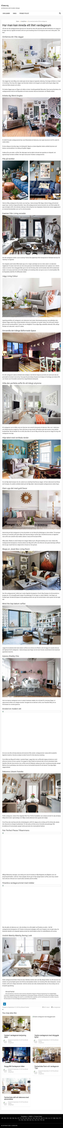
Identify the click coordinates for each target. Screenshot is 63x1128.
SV (38, 1120)
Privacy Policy (24, 13)
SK (30, 1120)
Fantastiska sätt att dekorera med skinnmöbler (16, 1098)
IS (39, 1118)
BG (5, 1118)
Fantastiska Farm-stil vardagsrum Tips (46, 1067)
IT (43, 1118)
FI (20, 1118)
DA (13, 1118)
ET (18, 1118)
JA (41, 1118)
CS (7, 1118)
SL (33, 1120)
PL (19, 1120)
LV (49, 1118)
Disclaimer (6, 13)
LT (51, 1118)
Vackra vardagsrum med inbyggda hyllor (46, 1036)
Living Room (11, 1042)
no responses (56, 1007)
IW (34, 1118)
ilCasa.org (4, 5)
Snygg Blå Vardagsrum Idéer (14, 1066)
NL (16, 1118)
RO (22, 1120)
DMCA (14, 13)
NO (57, 1118)
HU (36, 1118)
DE (26, 1118)
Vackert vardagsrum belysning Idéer (15, 1036)
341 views (46, 1007)
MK (54, 1118)
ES (35, 1120)
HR (10, 1118)
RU (25, 1120)
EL (31, 1118)
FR (23, 1118)
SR (27, 1120)
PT (60, 1118)
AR (2, 1118)
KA (28, 1118)
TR (41, 1120)
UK (43, 1120)
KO (46, 1118)
